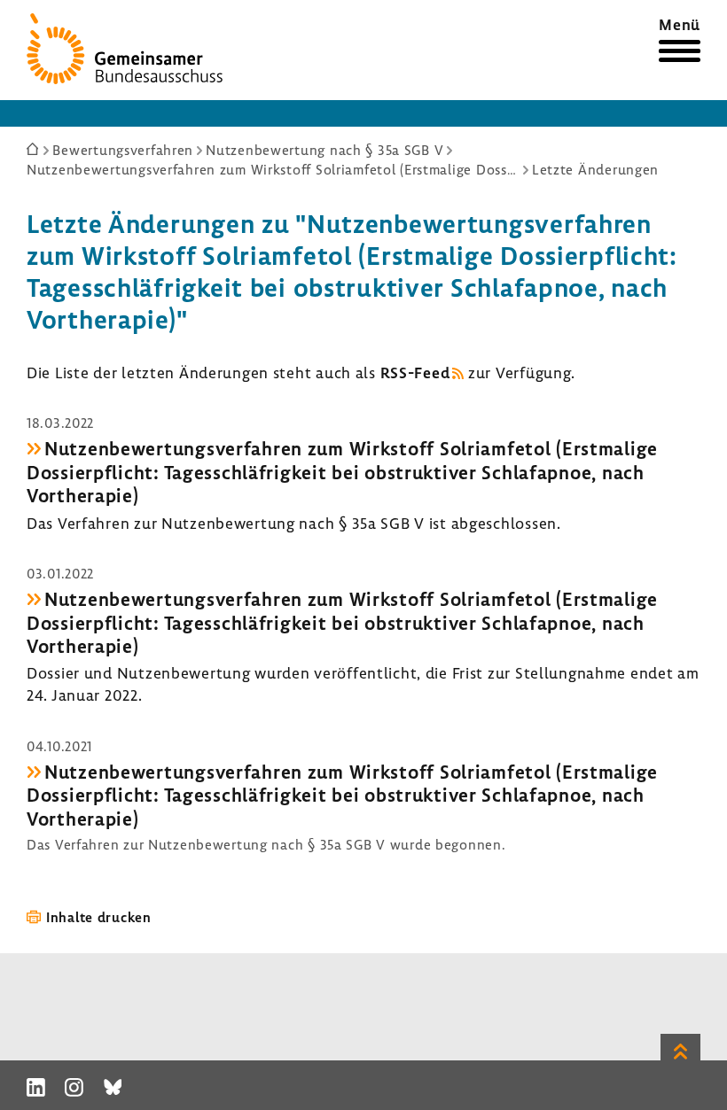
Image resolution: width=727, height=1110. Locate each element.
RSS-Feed (415, 372)
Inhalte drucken (99, 917)
